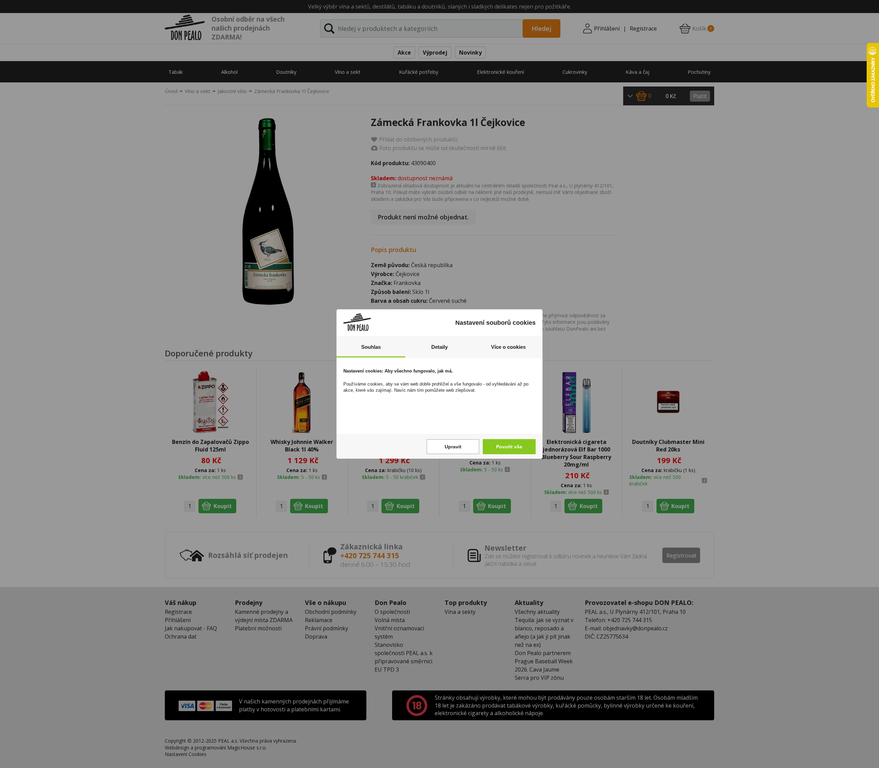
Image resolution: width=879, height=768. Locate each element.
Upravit (453, 446)
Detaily (439, 347)
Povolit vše (509, 446)
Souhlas (371, 347)
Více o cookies (508, 347)
